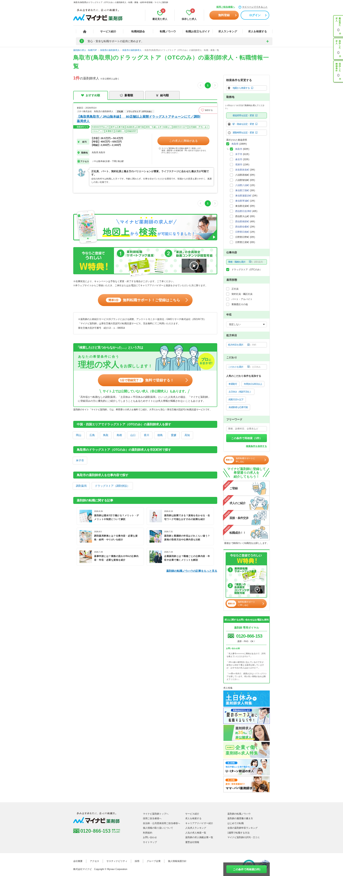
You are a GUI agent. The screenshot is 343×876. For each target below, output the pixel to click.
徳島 (160, 435)
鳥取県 (235, 143)
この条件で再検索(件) (246, 869)
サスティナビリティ (116, 861)
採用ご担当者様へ (225, 7)
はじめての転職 (235, 823)
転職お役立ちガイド (198, 31)
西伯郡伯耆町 (242, 226)
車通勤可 (232, 384)
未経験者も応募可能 (238, 407)
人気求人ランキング (195, 828)
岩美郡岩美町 (242, 169)
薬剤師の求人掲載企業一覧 (199, 837)
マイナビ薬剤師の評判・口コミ (243, 837)
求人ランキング (227, 31)
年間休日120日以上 (253, 384)
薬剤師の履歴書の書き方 (240, 818)
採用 (137, 861)
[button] (208, 110)
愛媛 (173, 435)
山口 (133, 435)
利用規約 (147, 832)
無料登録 (224, 15)
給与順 (164, 95)
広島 (92, 435)
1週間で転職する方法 (238, 832)
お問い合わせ (150, 837)
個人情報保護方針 (177, 861)
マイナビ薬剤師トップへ (155, 813)
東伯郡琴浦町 (242, 200)
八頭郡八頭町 (242, 185)
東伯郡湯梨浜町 (243, 195)
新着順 (129, 95)
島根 (119, 435)
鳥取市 (238, 149)
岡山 (78, 435)
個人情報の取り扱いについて (158, 828)
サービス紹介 (108, 31)
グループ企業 (154, 861)
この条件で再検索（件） (246, 438)
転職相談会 (138, 31)
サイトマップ (150, 842)
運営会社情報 (192, 842)
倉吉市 (238, 159)
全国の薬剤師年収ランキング (242, 828)
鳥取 (105, 435)
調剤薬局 (81, 485)
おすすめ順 (93, 95)
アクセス (94, 861)
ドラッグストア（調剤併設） (112, 485)
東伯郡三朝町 (242, 190)
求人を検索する (257, 31)
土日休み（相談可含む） (240, 391)
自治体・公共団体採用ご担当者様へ (161, 823)
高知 (187, 435)
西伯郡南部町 (242, 221)
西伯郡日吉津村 (243, 211)
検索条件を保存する (256, 446)
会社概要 (78, 861)
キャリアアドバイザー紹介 (199, 823)
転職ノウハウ (168, 31)
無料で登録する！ (147, 380)
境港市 (238, 164)
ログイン (255, 15)
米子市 (80, 460)
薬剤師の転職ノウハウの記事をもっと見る (191, 570)
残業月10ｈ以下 (235, 399)
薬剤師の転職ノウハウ (239, 813)
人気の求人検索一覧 (195, 832)
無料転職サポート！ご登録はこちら (144, 300)
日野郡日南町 (242, 232)
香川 (146, 435)
